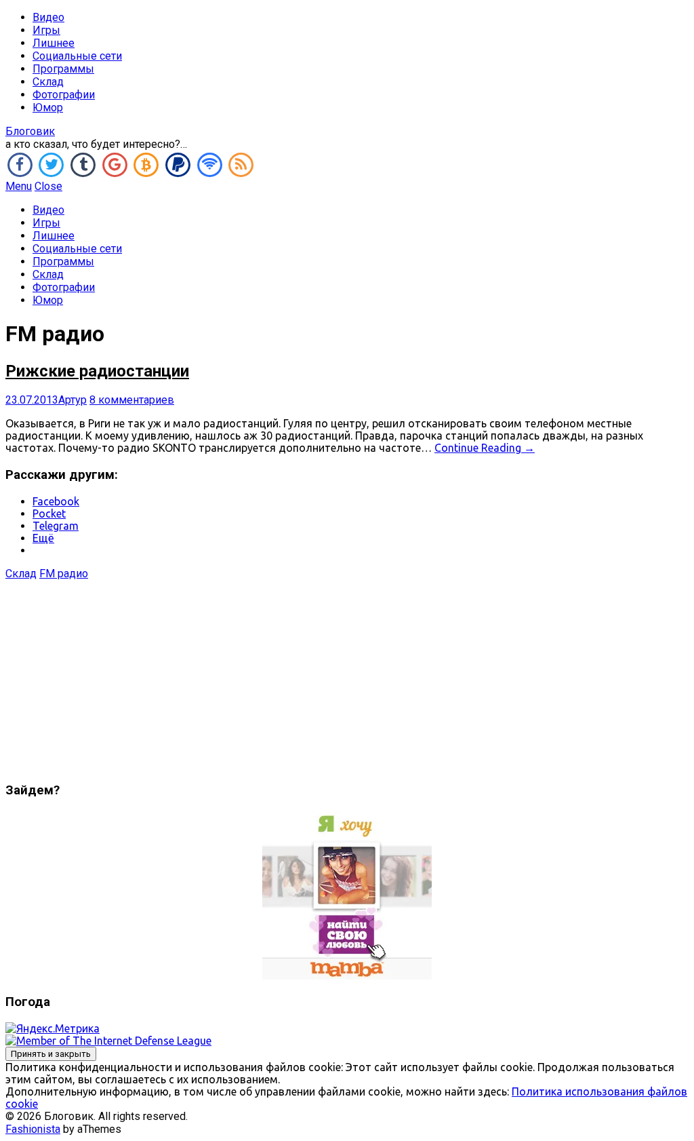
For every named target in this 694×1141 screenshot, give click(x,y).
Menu (18, 186)
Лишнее (54, 43)
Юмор (48, 107)
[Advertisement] (347, 675)
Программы (63, 68)
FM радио (63, 573)
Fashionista (32, 1129)
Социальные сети (77, 56)
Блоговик (30, 131)
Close (48, 186)
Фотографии (64, 94)
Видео (48, 17)
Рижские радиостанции (97, 371)
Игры (46, 30)
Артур (72, 399)
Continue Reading (484, 448)
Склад (48, 81)
